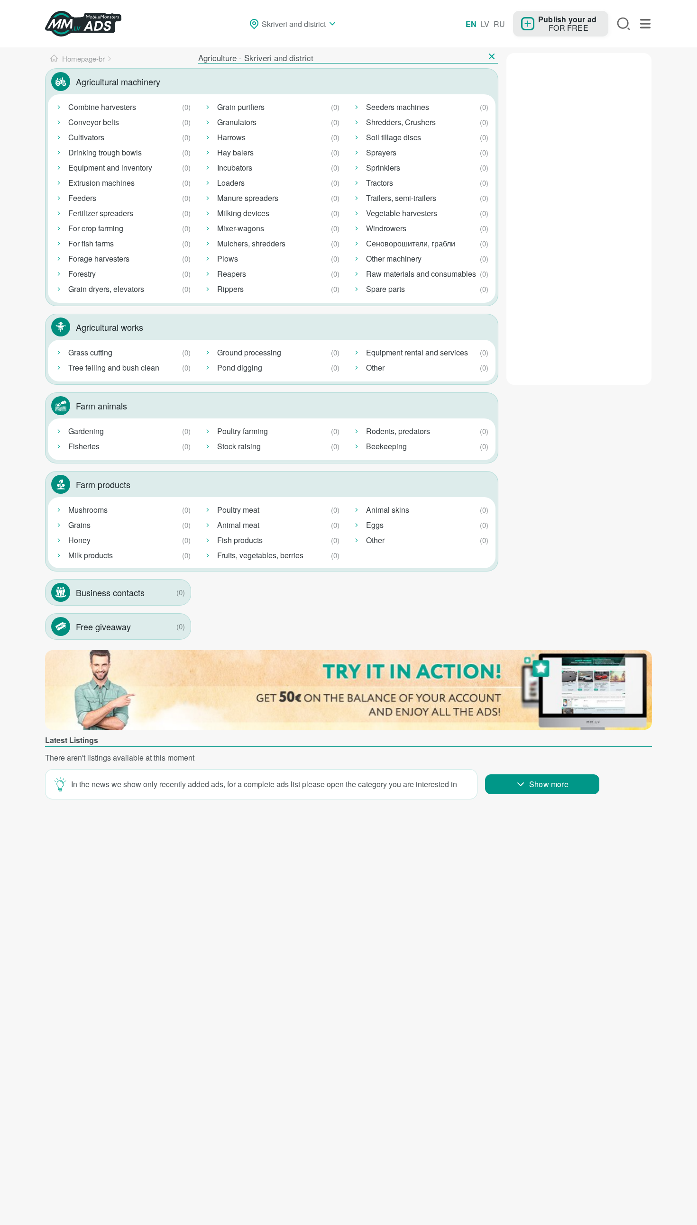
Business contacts (110, 592)
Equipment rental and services (417, 352)
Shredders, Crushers (401, 122)
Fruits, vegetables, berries (260, 555)
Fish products (240, 540)
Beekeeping (386, 446)
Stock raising (239, 446)
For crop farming (95, 228)
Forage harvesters (98, 258)
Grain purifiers (241, 106)
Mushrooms (88, 509)
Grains (79, 524)
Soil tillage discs (393, 137)
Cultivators (86, 137)
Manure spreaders (247, 197)
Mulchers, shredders (251, 243)
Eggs (375, 524)
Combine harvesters (102, 106)
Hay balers (235, 152)
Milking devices (243, 213)
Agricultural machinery (118, 81)
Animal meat (238, 524)
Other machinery (394, 258)
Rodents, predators (398, 431)
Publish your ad (567, 19)
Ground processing (249, 352)
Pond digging (239, 367)
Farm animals (101, 405)
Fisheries (84, 446)
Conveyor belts (93, 122)
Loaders (231, 182)
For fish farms (91, 243)
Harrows (231, 137)
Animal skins (387, 509)
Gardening (86, 431)
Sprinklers (383, 167)
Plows (227, 258)
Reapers (231, 273)
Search (623, 23)
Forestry (82, 273)
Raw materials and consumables (421, 273)
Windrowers (386, 228)
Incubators (234, 167)
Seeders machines (397, 106)
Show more (549, 784)
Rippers (230, 288)
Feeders (82, 197)
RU (499, 23)
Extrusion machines (101, 182)
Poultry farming (242, 431)
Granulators (237, 122)
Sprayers (381, 152)
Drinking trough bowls (105, 152)
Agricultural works (109, 327)
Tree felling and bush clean (113, 367)
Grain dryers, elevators (106, 288)
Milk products (90, 555)
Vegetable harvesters (401, 213)
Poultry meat (238, 509)
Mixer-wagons (240, 228)
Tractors (379, 182)
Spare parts (385, 288)
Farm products (103, 484)
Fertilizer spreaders (100, 213)
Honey (79, 540)
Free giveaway (103, 626)
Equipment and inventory (110, 167)
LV (485, 23)
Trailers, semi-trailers (401, 197)
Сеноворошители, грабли (410, 243)
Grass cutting (90, 352)
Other (375, 367)
